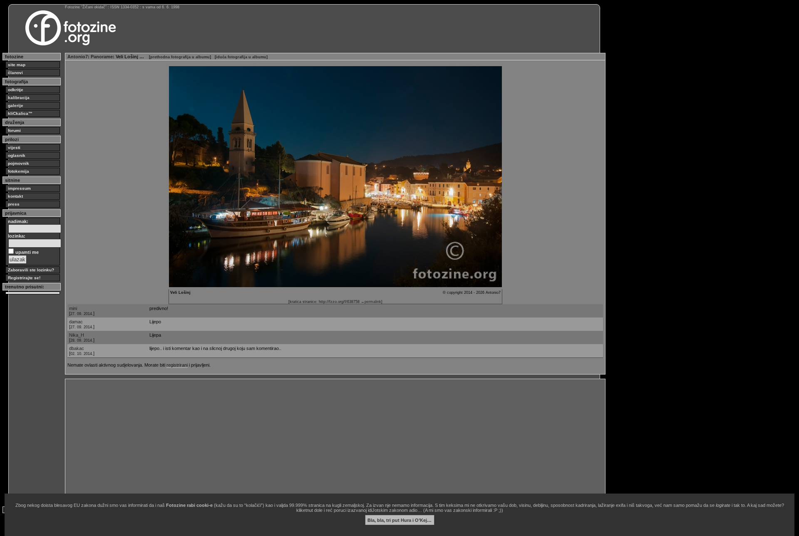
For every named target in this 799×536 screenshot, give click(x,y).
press (14, 204)
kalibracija (19, 97)
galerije (15, 105)
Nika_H (76, 335)
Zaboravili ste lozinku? (31, 270)
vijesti (14, 147)
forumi (14, 130)
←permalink (371, 302)
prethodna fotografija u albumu (180, 57)
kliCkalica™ (20, 113)
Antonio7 (77, 56)
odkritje (15, 89)
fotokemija (18, 171)
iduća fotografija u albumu (241, 57)
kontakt (15, 196)
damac (76, 321)
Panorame (102, 56)
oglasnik (16, 155)
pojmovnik (18, 163)
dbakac (76, 348)
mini (73, 308)
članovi (15, 72)
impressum (19, 188)
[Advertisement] (317, 439)
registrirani (177, 364)
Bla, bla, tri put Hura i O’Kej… (399, 519)
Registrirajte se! (24, 277)
